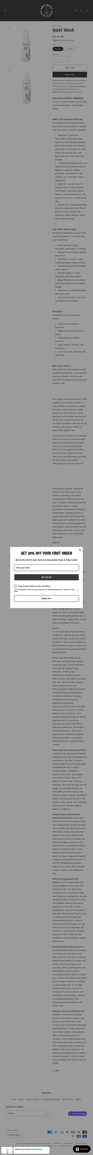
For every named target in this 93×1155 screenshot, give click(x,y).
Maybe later (46, 598)
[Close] (80, 550)
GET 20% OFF (47, 577)
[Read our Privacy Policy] (77, 589)
